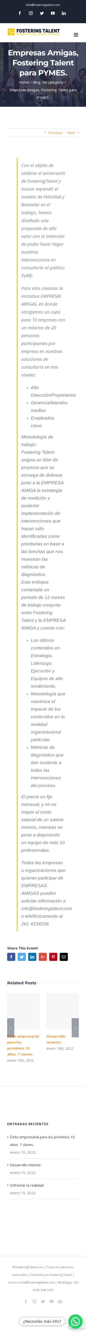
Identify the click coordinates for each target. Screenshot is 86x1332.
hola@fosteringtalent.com (36, 1282)
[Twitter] (42, 13)
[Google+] (43, 957)
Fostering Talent (61, 1275)
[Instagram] (31, 13)
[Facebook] (20, 13)
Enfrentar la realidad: (27, 1185)
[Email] (64, 957)
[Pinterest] (53, 957)
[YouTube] (53, 13)
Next (71, 132)
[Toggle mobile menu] (76, 34)
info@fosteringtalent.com (43, 5)
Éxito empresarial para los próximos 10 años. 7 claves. (23, 1010)
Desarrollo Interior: (62, 1010)
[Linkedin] (64, 13)
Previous (55, 132)
